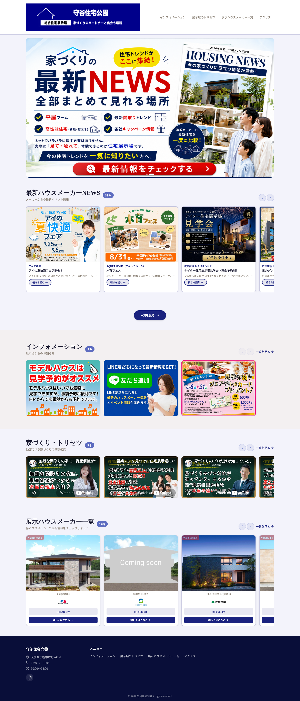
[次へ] (270, 197)
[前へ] (262, 197)
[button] (63, 249)
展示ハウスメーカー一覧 (237, 17)
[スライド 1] (147, 174)
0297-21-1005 (40, 663)
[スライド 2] (151, 174)
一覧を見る (147, 315)
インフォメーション (173, 17)
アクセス (265, 17)
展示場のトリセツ (203, 17)
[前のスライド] (31, 107)
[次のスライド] (268, 107)
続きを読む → (40, 282)
